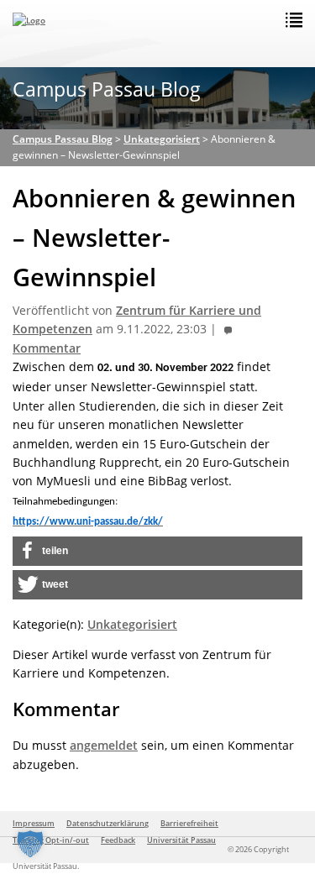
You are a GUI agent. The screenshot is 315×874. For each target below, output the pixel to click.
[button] (157, 551)
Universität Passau (181, 840)
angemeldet (104, 745)
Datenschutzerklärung (107, 823)
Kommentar (47, 348)
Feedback (118, 840)
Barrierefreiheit (189, 823)
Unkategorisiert (132, 624)
